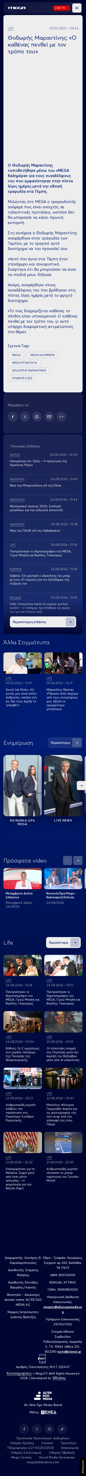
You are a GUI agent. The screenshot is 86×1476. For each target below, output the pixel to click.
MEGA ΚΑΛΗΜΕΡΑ (43, 355)
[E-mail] (49, 417)
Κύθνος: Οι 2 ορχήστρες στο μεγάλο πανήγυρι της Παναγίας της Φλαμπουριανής (22, 1054)
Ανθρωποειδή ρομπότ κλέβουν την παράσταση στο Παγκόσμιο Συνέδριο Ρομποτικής (21, 1112)
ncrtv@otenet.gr (69, 1351)
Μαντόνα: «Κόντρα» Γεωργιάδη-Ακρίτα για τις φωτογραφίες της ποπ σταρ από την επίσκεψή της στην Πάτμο (62, 1114)
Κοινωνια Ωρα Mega (22, 822)
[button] (76, 8)
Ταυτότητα (68, 1443)
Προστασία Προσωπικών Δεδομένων (43, 1438)
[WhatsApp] (37, 417)
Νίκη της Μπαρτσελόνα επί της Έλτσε (35, 485)
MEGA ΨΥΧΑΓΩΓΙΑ (24, 362)
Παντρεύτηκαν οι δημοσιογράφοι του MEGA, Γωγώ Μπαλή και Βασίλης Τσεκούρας (22, 997)
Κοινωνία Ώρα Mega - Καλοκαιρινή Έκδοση (61, 895)
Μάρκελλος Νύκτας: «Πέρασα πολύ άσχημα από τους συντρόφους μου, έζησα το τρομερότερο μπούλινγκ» (62, 699)
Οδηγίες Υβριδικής (62, 1452)
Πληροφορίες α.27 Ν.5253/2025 (31, 1448)
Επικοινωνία (69, 1448)
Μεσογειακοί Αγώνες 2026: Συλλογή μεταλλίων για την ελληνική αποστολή (36, 508)
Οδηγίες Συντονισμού (26, 1452)
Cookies (47, 1443)
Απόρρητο (82, 1466)
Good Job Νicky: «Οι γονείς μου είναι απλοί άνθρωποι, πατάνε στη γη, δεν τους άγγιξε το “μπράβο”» (21, 697)
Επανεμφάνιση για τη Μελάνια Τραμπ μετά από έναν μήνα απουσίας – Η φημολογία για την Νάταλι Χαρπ (20, 1178)
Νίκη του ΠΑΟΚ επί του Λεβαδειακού (35, 530)
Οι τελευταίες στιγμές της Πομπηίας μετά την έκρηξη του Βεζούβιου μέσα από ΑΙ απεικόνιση (63, 1054)
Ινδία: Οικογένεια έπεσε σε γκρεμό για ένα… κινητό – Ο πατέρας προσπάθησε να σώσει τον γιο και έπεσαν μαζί (40, 607)
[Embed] (61, 417)
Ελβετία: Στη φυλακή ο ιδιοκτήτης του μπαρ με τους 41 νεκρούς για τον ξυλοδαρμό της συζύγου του (40, 579)
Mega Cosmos (21, 1457)
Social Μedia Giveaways (57, 1457)
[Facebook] (13, 417)
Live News (63, 820)
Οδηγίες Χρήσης (22, 1443)
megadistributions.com (43, 1462)
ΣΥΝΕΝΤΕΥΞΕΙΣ (22, 378)
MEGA (16, 355)
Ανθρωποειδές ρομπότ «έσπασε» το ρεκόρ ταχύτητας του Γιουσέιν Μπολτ (63, 1174)
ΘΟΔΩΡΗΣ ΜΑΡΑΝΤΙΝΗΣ (29, 370)
